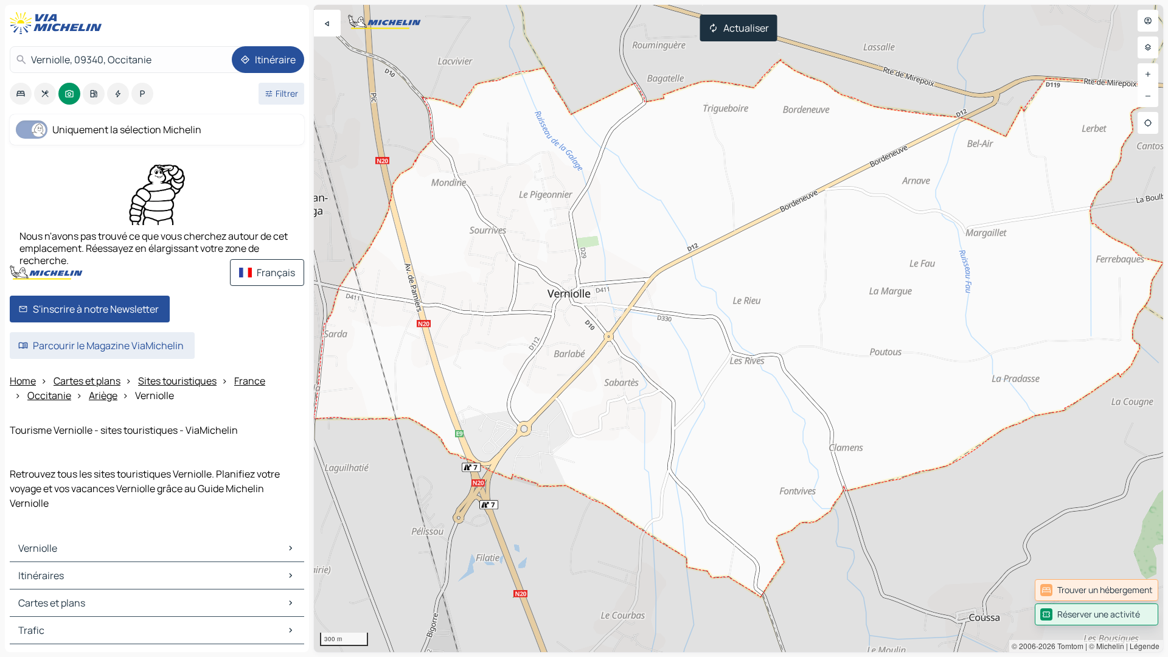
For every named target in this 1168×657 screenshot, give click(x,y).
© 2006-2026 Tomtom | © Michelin (1068, 646)
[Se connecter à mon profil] (1148, 21)
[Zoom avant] (1148, 74)
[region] (738, 328)
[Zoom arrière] (1148, 96)
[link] (1096, 590)
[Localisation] (1148, 123)
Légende (1144, 646)
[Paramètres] (1148, 47)
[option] (21, 94)
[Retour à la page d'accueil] (58, 23)
